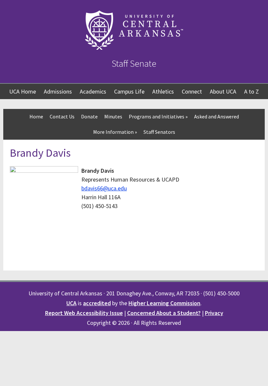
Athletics (163, 91)
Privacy (214, 313)
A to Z (251, 91)
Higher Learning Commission (164, 303)
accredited (97, 303)
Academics (93, 91)
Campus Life (129, 91)
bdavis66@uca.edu (104, 188)
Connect (192, 91)
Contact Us (62, 116)
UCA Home (22, 91)
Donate (89, 116)
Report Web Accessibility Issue (84, 313)
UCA (71, 303)
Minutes (113, 116)
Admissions (58, 91)
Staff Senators (159, 132)
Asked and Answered (216, 116)
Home (36, 116)
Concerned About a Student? (164, 313)
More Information (115, 132)
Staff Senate (134, 63)
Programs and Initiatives (158, 116)
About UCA (223, 91)
